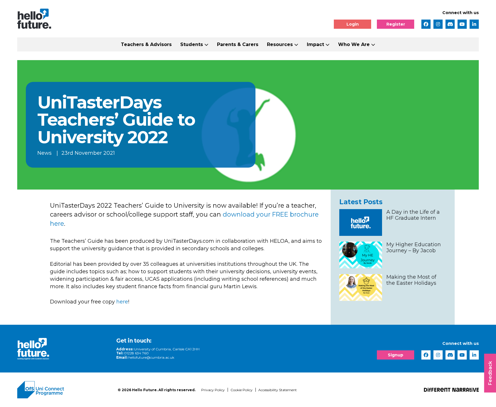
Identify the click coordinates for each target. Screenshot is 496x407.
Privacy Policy (213, 390)
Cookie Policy (241, 390)
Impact (315, 44)
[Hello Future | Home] (34, 19)
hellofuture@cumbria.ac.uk (151, 357)
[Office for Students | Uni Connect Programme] (63, 389)
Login (352, 24)
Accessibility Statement (277, 390)
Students (191, 44)
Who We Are (354, 44)
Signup (395, 355)
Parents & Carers (237, 44)
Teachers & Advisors (146, 44)
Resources (280, 44)
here (122, 302)
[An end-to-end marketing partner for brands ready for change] (451, 390)
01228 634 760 (136, 353)
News (44, 153)
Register (395, 24)
